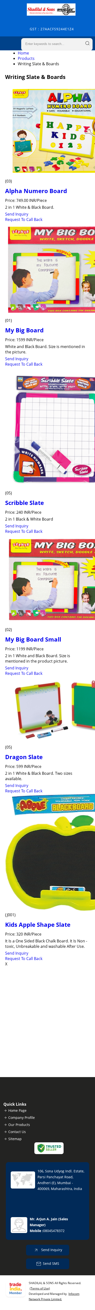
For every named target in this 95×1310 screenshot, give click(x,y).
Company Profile (21, 1117)
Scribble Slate (24, 503)
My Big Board (24, 330)
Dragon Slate (24, 757)
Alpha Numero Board (36, 191)
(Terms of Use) (40, 1288)
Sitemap (15, 1138)
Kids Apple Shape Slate (37, 924)
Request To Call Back (23, 219)
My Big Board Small (33, 639)
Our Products (19, 1124)
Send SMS (51, 1263)
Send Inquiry (16, 214)
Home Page (17, 1110)
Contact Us (17, 1131)
